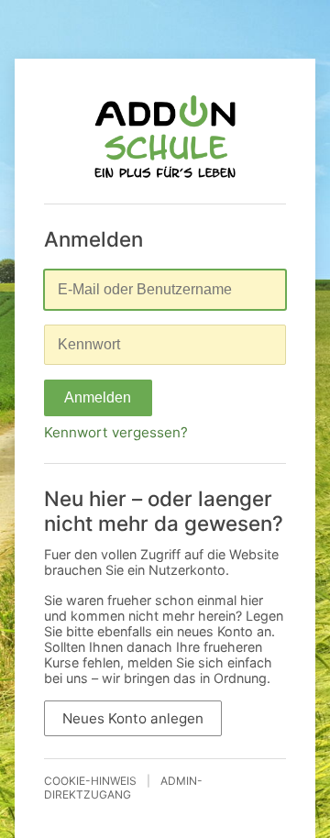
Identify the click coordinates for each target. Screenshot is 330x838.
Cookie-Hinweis (90, 781)
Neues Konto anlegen (133, 718)
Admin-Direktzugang (123, 787)
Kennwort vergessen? (116, 432)
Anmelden (97, 397)
